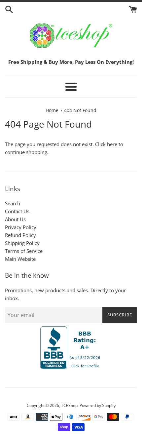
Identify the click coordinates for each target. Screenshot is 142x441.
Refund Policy (20, 235)
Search (12, 203)
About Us (15, 219)
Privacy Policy (20, 227)
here (112, 144)
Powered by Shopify (98, 405)
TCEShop (69, 405)
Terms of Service (24, 251)
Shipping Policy (22, 243)
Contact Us (17, 211)
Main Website (20, 259)
